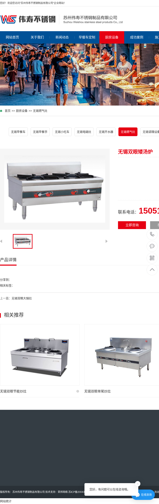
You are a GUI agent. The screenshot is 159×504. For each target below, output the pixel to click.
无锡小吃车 (62, 131)
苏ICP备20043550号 (80, 492)
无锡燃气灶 (40, 110)
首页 (8, 110)
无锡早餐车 (18, 131)
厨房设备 (111, 37)
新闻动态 (62, 37)
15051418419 (152, 234)
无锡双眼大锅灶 (22, 298)
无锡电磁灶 (84, 131)
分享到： (6, 279)
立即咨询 (132, 225)
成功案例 (136, 37)
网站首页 (12, 37)
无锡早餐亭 (40, 131)
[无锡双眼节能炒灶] (40, 355)
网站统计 (6, 501)
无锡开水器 (106, 131)
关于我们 (37, 37)
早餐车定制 (87, 37)
